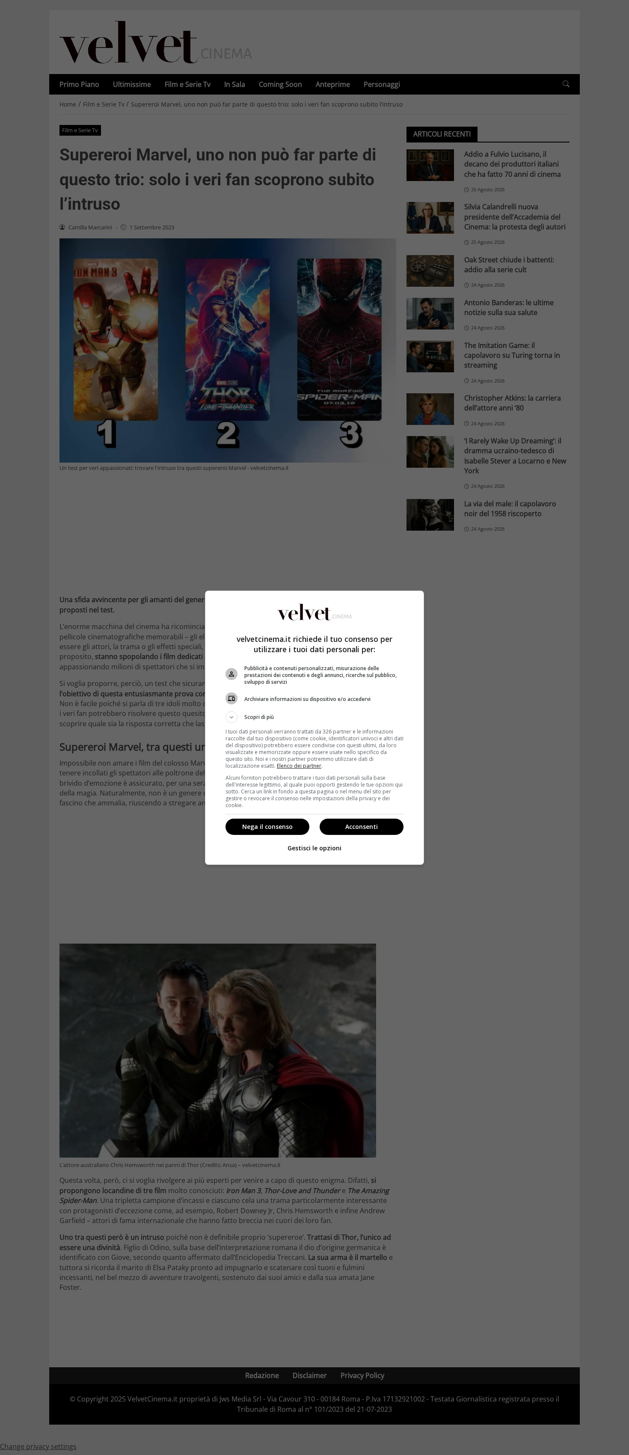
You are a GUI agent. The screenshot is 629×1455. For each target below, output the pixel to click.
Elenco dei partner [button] (299, 765)
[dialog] (314, 728)
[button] (314, 717)
